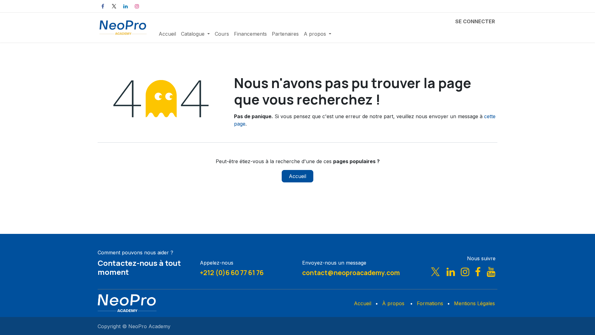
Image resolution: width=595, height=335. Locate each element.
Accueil (297, 176)
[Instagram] (137, 6)
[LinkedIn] (125, 6)
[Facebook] (103, 6)
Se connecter (475, 21)
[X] (114, 6)
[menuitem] (167, 34)
